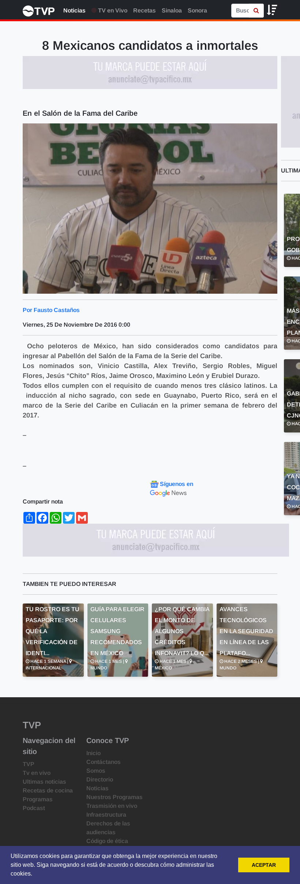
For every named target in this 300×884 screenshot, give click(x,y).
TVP (28, 764)
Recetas (144, 10)
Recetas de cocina (48, 790)
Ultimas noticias (44, 782)
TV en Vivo (112, 10)
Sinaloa (172, 10)
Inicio (93, 753)
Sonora (197, 10)
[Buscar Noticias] (256, 11)
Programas (38, 799)
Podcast (34, 808)
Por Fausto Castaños (51, 310)
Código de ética (107, 841)
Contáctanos (103, 762)
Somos (95, 771)
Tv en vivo (36, 773)
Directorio (99, 779)
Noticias (74, 10)
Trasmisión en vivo (111, 806)
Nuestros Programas (114, 797)
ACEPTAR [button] (264, 865)
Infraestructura (106, 814)
